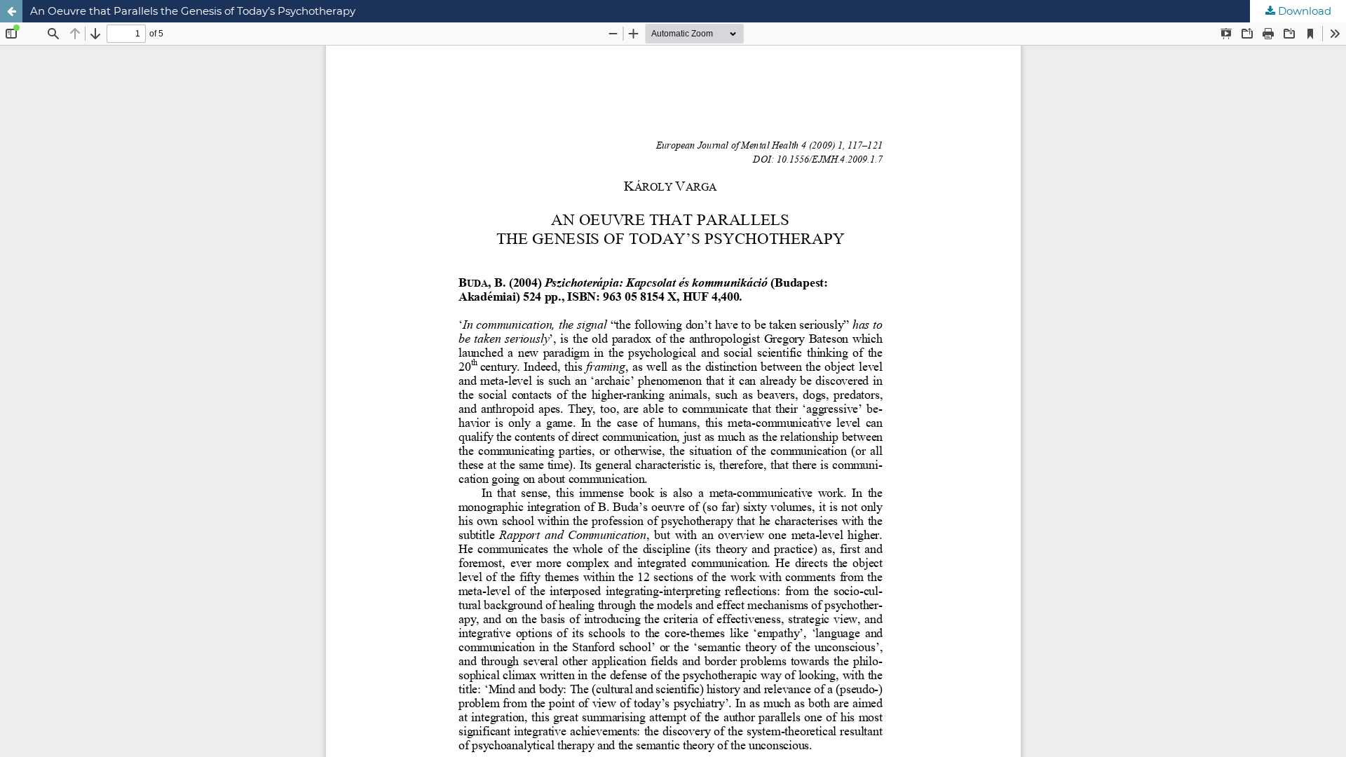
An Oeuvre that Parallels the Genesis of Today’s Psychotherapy (192, 11)
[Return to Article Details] (11, 11)
